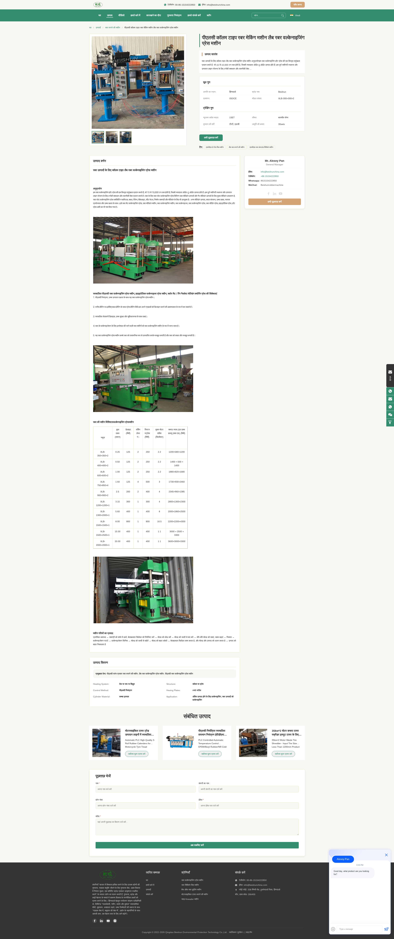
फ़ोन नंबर (99, 800)
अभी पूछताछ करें (211, 137)
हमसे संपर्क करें (194, 15)
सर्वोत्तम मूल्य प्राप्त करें (136, 754)
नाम (98, 783)
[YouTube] (280, 193)
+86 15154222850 (270, 176)
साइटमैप (249, 932)
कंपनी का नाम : (204, 783)
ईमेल (201, 800)
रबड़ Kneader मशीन (190, 899)
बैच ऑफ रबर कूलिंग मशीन (191, 889)
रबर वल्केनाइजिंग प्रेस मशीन (192, 880)
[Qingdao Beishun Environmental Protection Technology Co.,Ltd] (98, 4)
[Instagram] (115, 921)
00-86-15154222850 (185, 5)
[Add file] (333, 929)
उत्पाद (109, 15)
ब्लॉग (209, 15)
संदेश (98, 816)
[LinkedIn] (274, 193)
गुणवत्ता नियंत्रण (174, 15)
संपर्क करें (149, 894)
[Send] (386, 929)
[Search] (282, 15)
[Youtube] (108, 921)
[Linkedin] (101, 921)
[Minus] (386, 855)
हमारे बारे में (135, 15)
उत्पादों (98, 27)
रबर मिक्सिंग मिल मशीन (190, 885)
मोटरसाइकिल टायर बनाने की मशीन (194, 894)
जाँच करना (297, 4)
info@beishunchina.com (218, 5)
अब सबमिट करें (197, 845)
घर (99, 15)
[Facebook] (268, 193)
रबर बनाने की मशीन (112, 27)
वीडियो (122, 15)
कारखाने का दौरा (153, 15)
